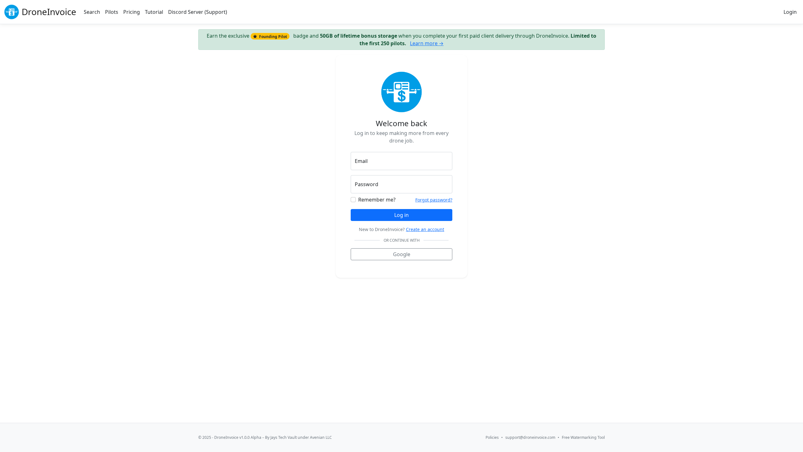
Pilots (111, 11)
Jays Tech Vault (283, 437)
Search (92, 11)
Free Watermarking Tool (583, 437)
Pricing (131, 11)
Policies (492, 437)
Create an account (425, 229)
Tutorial (154, 11)
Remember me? (377, 199)
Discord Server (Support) (197, 11)
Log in (401, 215)
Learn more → (427, 43)
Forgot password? (433, 200)
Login (790, 11)
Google (401, 254)
